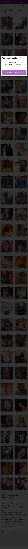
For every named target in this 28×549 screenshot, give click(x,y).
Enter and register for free (14, 72)
